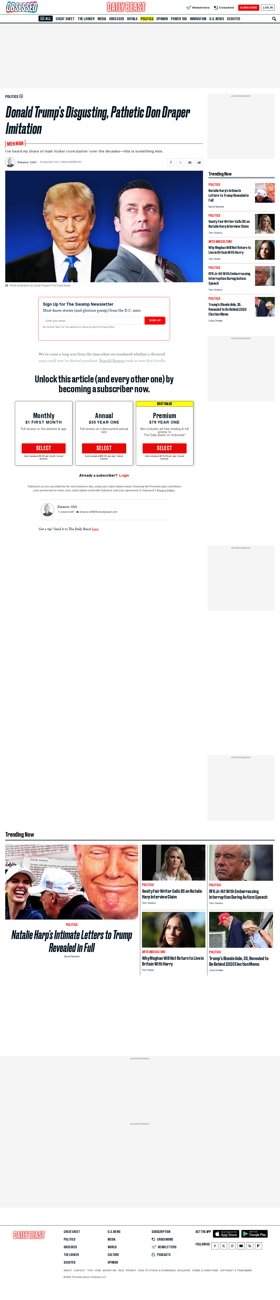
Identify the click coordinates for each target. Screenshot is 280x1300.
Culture (113, 1255)
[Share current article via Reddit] (199, 162)
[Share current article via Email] (190, 162)
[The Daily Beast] (126, 7)
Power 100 (179, 19)
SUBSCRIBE (248, 7)
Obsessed (116, 19)
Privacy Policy (108, 327)
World (112, 1247)
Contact (79, 1270)
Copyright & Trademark (236, 1270)
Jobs (97, 1270)
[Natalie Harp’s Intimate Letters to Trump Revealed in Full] (265, 201)
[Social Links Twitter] (223, 1246)
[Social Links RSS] (249, 1246)
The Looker (86, 19)
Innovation (198, 19)
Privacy (131, 1270)
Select (43, 448)
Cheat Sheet (65, 19)
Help (121, 1270)
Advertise (109, 1270)
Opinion (162, 19)
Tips (90, 1270)
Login (124, 475)
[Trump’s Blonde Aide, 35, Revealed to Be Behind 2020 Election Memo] (265, 315)
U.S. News (216, 19)
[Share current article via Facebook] (171, 162)
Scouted (233, 19)
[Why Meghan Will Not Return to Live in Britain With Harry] (265, 258)
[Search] (274, 19)
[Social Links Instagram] (232, 1246)
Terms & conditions (205, 1270)
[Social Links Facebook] (214, 1246)
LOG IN (268, 7)
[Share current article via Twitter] (180, 162)
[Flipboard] (258, 1246)
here (95, 529)
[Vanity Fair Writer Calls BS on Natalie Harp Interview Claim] (265, 232)
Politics (147, 19)
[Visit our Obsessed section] (35, 7)
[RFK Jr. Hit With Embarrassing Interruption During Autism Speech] (265, 284)
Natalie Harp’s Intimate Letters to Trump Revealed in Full (72, 941)
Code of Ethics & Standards (157, 1270)
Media (102, 19)
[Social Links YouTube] (241, 1246)
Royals (132, 19)
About (68, 1270)
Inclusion (183, 1270)
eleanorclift (67, 512)
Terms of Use (89, 327)
